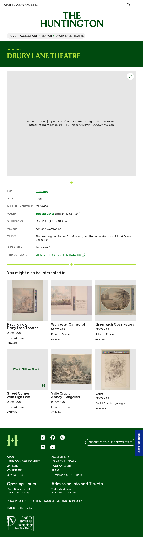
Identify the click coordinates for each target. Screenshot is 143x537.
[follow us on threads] (62, 438)
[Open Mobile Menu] (137, 5)
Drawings (42, 191)
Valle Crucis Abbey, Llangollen (65, 395)
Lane (99, 393)
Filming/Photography (66, 475)
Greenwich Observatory (114, 324)
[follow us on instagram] (43, 447)
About (11, 456)
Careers (12, 466)
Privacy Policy (16, 501)
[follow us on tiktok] (43, 438)
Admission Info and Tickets (77, 483)
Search (47, 36)
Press (55, 470)
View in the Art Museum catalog (58, 255)
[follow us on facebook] (52, 438)
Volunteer (14, 470)
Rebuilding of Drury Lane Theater (22, 326)
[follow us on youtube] (52, 447)
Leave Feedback (139, 443)
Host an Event (61, 466)
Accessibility (60, 456)
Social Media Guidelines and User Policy (56, 501)
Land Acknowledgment (23, 461)
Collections (29, 36)
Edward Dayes (45, 213)
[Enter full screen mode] (130, 76)
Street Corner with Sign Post (18, 395)
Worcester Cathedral (68, 324)
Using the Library (63, 461)
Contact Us (15, 475)
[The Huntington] (71, 19)
